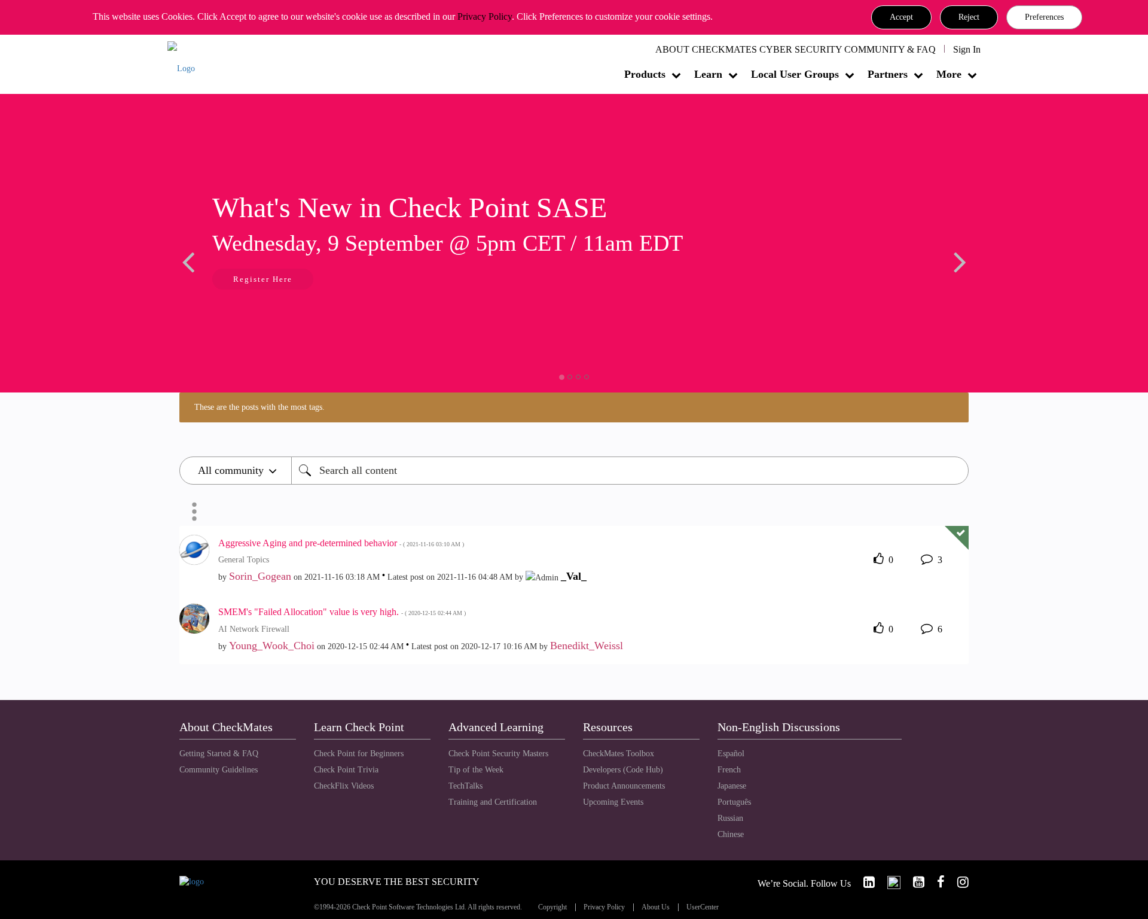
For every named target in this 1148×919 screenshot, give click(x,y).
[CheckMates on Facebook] (936, 882)
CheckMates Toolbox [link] (618, 753)
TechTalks (465, 785)
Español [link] (731, 753)
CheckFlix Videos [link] (344, 785)
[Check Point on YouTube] (913, 882)
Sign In (967, 49)
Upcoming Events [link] (613, 802)
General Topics (243, 559)
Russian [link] (730, 818)
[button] (901, 17)
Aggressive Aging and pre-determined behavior (341, 543)
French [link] (729, 769)
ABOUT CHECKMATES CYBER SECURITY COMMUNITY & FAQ (795, 49)
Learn (708, 74)
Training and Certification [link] (492, 802)
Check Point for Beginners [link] (359, 753)
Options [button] (194, 512)
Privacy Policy (484, 16)
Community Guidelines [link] (218, 769)
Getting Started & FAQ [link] (218, 753)
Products (644, 74)
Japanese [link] (732, 785)
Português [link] (734, 802)
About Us (656, 907)
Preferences (1044, 17)
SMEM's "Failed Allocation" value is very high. (342, 612)
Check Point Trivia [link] (346, 769)
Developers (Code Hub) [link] (623, 769)
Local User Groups (795, 74)
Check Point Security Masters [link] (498, 753)
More (948, 74)
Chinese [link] (731, 834)
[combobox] (630, 471)
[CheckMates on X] (888, 882)
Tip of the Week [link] (475, 769)
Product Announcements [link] (624, 785)
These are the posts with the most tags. (259, 407)
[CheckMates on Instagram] (958, 882)
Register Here (262, 279)
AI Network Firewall (253, 629)
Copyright (552, 907)
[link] (864, 882)
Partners (888, 74)
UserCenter (702, 907)
